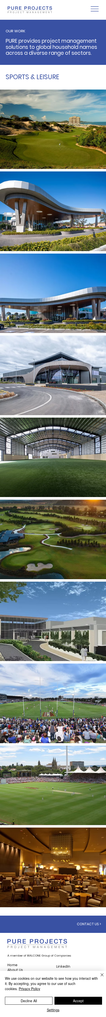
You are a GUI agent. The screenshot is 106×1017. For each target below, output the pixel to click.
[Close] (99, 978)
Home (12, 965)
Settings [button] (53, 1009)
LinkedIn (63, 966)
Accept (78, 1000)
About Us (15, 970)
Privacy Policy (29, 988)
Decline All (29, 1000)
